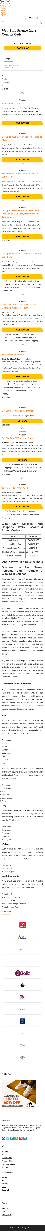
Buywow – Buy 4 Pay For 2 (15, 488)
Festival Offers (7, 1158)
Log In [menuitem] (2, 13)
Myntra (4, 1177)
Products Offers (7, 1161)
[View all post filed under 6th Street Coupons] (22, 1009)
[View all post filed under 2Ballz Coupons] (22, 973)
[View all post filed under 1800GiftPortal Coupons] (22, 949)
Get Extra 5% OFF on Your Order (18, 411)
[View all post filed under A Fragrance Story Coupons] (22, 1033)
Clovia (4, 1187)
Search (28, 18)
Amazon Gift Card (8, 1164)
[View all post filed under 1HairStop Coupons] (22, 961)
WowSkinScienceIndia (13, 354)
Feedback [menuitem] (4, 11)
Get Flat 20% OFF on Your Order (17, 438)
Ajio (3, 1180)
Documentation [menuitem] (5, 5)
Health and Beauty (11, 65)
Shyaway (5, 1183)
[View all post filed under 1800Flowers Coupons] (22, 937)
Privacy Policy (7, 1215)
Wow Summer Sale (11, 103)
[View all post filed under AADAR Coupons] (22, 1045)
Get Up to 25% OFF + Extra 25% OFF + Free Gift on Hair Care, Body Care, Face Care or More (21, 213)
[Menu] (3, 23)
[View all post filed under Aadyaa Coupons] (22, 1057)
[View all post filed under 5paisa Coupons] (22, 997)
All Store (5, 1151)
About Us (5, 1208)
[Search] (41, 23)
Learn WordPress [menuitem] (6, 7)
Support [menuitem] (3, 9)
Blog (3, 1154)
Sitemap (5, 1167)
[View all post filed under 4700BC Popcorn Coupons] (22, 985)
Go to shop (22, 48)
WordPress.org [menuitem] (5, 3)
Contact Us (6, 1211)
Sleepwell (5, 1190)
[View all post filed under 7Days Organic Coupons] (22, 1021)
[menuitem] (22, 1)
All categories (9, 67)
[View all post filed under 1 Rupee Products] (22, 925)
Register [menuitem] (3, 15)
